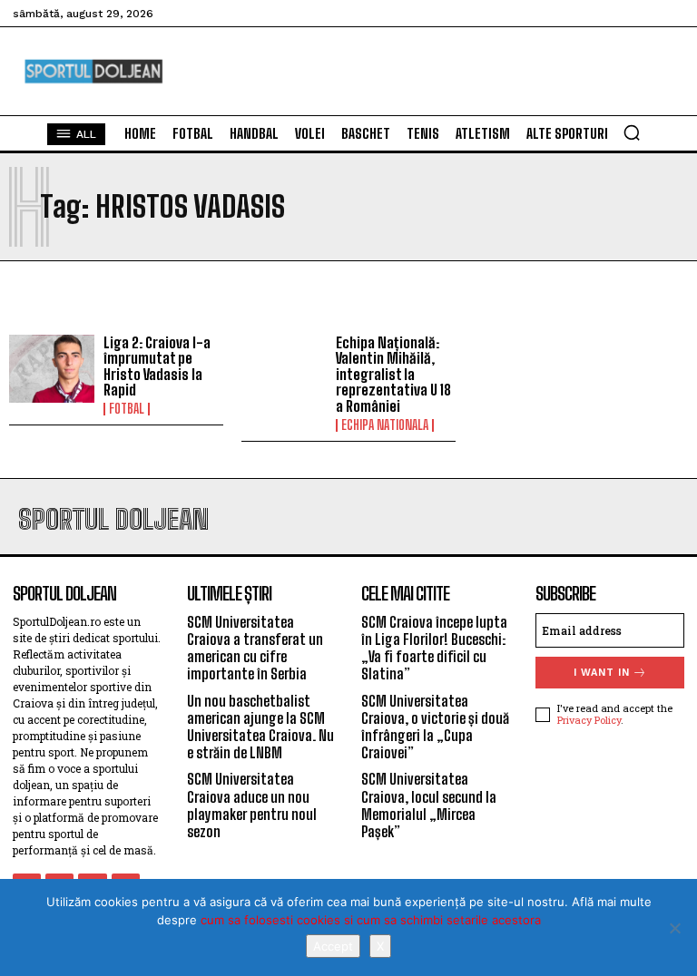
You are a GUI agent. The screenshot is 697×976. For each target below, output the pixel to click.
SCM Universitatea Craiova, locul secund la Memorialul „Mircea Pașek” (428, 805)
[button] (632, 132)
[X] (674, 928)
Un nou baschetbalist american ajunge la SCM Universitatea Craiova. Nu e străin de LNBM (260, 727)
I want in (602, 672)
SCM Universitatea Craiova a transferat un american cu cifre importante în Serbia (255, 648)
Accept (333, 946)
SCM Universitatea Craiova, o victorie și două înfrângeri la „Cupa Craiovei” (435, 727)
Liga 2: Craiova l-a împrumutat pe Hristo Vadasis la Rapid (157, 366)
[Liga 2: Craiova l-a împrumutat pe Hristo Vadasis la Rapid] (51, 369)
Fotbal (126, 409)
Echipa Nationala (384, 425)
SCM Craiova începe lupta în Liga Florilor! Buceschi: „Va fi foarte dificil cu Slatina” (434, 648)
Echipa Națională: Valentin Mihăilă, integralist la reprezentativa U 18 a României (393, 374)
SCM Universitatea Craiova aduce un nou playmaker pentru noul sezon (252, 805)
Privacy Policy (589, 720)
